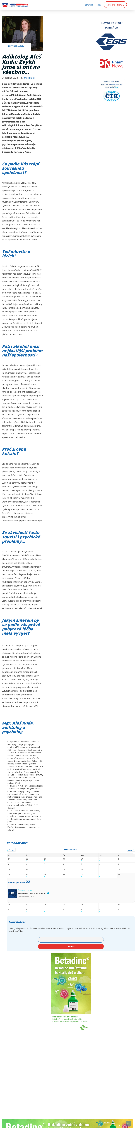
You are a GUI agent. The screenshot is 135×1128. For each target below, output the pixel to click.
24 (9, 904)
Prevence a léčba (16, 46)
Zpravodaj (89, 5)
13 (64, 869)
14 (82, 869)
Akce (99, 5)
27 (9, 859)
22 (100, 875)
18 (27, 875)
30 (64, 859)
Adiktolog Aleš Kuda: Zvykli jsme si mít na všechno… (21, 64)
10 (9, 869)
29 (45, 859)
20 (64, 875)
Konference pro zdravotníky (32, 893)
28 (27, 859)
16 (119, 869)
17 (9, 875)
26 (45, 904)
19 (45, 875)
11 (27, 869)
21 (82, 875)
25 (27, 904)
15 (100, 869)
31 (82, 859)
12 (45, 869)
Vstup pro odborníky (115, 5)
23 (119, 875)
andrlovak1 (29, 77)
